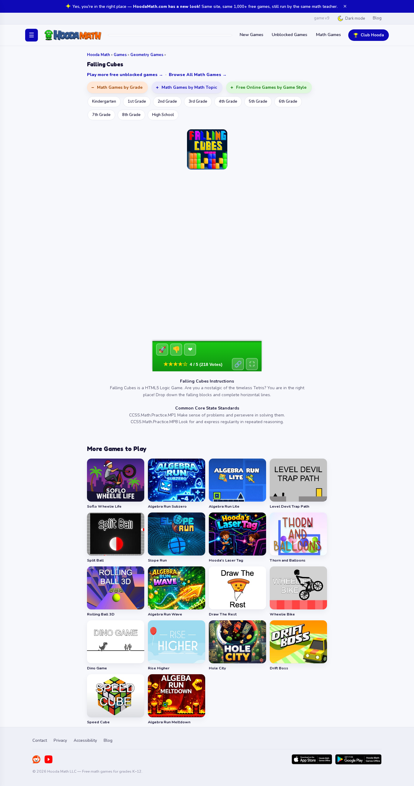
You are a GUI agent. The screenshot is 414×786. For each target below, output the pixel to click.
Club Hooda (372, 35)
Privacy (60, 740)
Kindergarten (104, 101)
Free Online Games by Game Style (271, 87)
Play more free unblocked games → (125, 75)
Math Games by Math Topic (189, 87)
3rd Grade (198, 101)
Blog (377, 18)
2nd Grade (167, 101)
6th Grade (288, 101)
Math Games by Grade (119, 87)
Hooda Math (98, 55)
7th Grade (101, 115)
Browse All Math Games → (198, 75)
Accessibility (85, 740)
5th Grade (258, 101)
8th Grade (131, 115)
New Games (251, 35)
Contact (39, 740)
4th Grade (228, 101)
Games (120, 55)
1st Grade (137, 101)
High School (163, 115)
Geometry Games (146, 55)
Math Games (328, 35)
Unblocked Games (289, 35)
